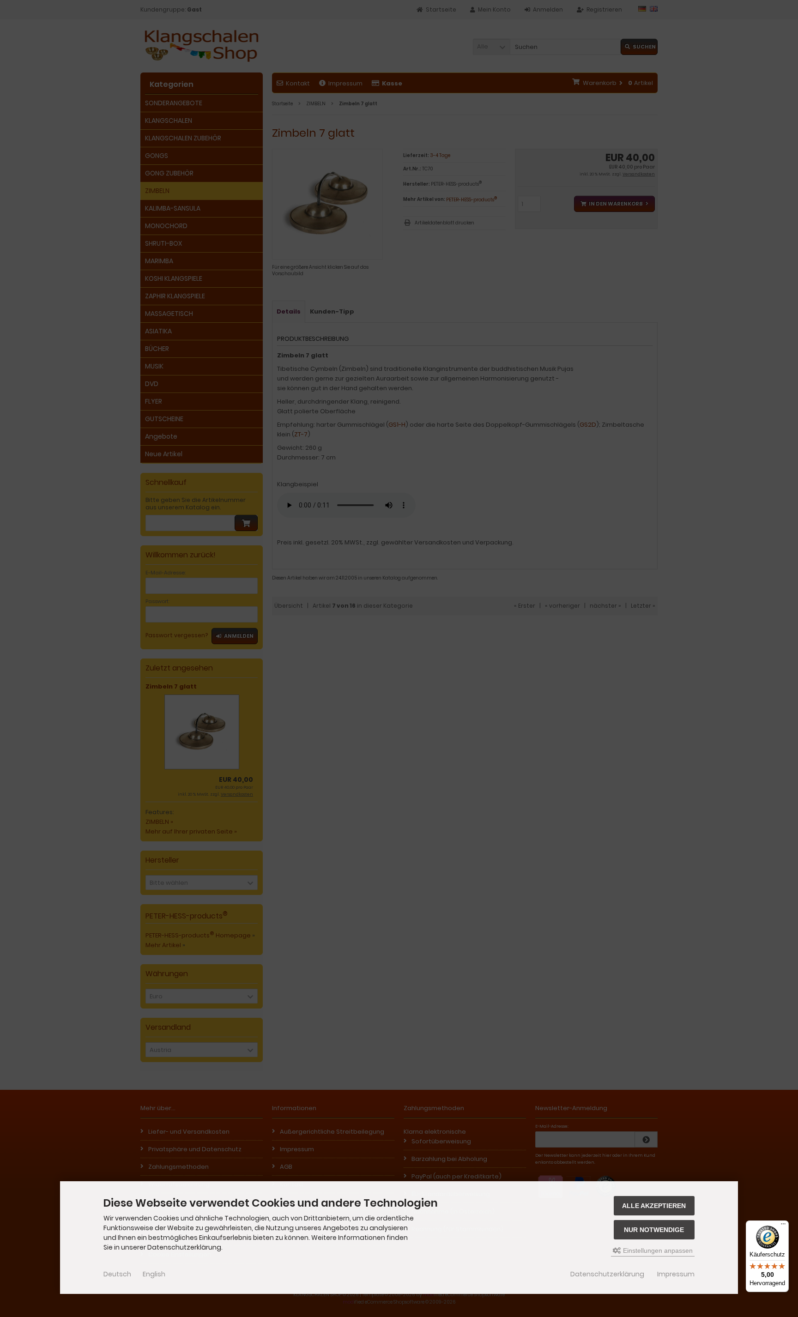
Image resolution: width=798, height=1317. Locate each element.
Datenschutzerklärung (607, 1274)
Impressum (676, 1274)
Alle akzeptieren (654, 1205)
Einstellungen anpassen (657, 1250)
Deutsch (117, 1274)
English (154, 1274)
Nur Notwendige (654, 1229)
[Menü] (783, 1226)
